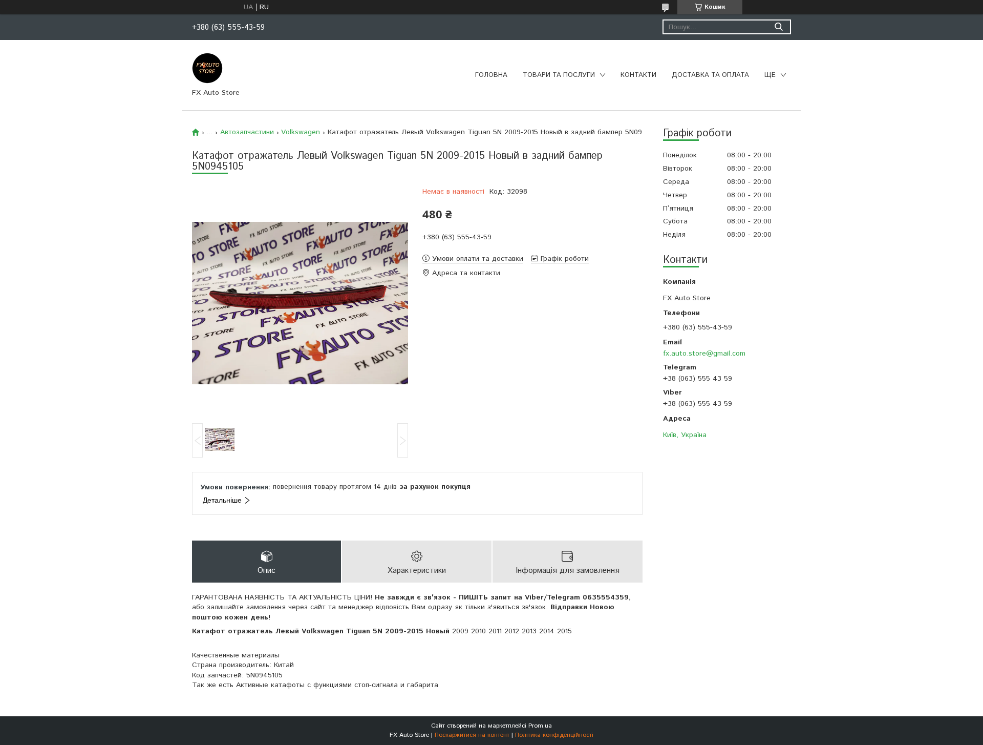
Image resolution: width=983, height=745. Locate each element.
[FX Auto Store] (207, 68)
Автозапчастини (247, 132)
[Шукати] (778, 26)
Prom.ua (540, 725)
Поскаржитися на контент (472, 735)
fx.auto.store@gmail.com (704, 353)
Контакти (638, 75)
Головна (491, 75)
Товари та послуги (559, 75)
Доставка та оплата (710, 75)
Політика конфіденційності (554, 735)
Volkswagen (300, 132)
